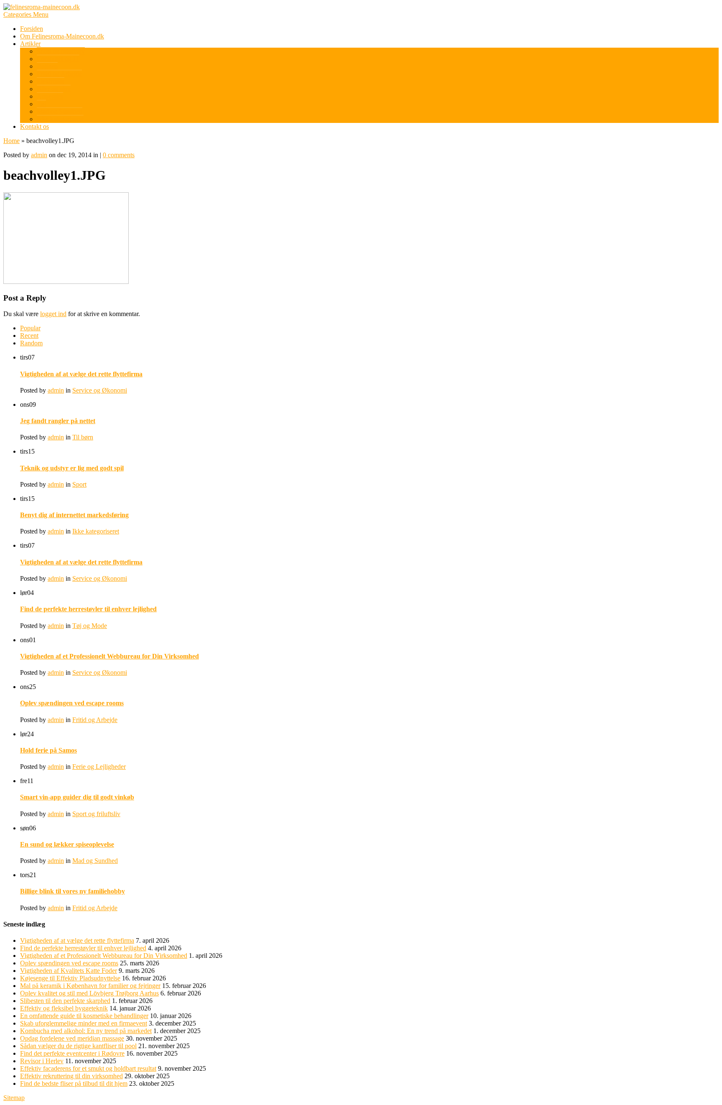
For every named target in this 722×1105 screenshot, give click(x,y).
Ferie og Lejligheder (99, 766)
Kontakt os (34, 126)
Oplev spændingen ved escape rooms (72, 703)
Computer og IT (58, 58)
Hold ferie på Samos (48, 750)
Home (11, 140)
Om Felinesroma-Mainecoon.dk (62, 36)
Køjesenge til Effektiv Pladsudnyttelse (70, 978)
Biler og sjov (54, 88)
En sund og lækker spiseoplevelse (67, 844)
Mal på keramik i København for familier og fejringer (90, 985)
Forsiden (31, 28)
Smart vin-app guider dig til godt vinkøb (77, 797)
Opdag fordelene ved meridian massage (72, 1038)
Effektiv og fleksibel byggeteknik (64, 1008)
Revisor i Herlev (42, 1060)
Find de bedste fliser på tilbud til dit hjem (73, 1083)
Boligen (47, 66)
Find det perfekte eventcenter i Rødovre (72, 1053)
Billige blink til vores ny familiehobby (72, 891)
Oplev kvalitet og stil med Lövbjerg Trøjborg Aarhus (89, 993)
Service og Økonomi (99, 390)
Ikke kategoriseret (60, 118)
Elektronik (50, 81)
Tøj (41, 103)
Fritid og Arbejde (59, 73)
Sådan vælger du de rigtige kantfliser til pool (78, 1045)
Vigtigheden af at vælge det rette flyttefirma (81, 374)
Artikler (30, 43)
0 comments (119, 154)
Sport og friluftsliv (61, 51)
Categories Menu (25, 14)
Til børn (82, 437)
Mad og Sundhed (59, 111)
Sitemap (14, 1097)
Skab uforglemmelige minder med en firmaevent (83, 1023)
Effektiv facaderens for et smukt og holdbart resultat (88, 1068)
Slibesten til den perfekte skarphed (65, 1000)
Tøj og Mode (89, 625)
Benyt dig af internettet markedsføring (74, 514)
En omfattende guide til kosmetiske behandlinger (84, 1015)
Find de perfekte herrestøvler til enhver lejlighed (88, 608)
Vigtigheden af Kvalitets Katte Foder (68, 970)
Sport (79, 484)
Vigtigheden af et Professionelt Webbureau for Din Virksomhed (109, 656)
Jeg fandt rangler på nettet (57, 420)
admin (39, 154)
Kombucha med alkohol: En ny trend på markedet (86, 1030)
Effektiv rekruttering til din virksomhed (71, 1075)
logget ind (53, 313)
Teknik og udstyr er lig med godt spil (72, 468)
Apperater (50, 96)
